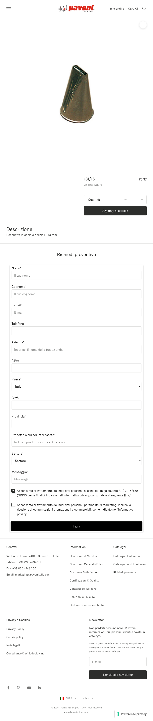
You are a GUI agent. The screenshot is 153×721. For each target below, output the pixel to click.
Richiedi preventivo (125, 572)
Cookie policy (15, 637)
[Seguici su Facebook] (8, 688)
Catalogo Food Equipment (130, 564)
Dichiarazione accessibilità (87, 605)
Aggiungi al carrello (115, 211)
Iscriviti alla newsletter (118, 675)
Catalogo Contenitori (126, 556)
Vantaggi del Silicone (83, 588)
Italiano (85, 698)
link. (127, 495)
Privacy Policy (15, 629)
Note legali (13, 645)
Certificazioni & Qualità (84, 580)
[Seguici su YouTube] (29, 688)
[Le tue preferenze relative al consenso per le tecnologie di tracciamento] (132, 714)
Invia (76, 526)
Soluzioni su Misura (82, 597)
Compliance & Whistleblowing (25, 653)
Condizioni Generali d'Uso (86, 564)
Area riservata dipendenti (76, 712)
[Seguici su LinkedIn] (39, 688)
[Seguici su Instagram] (19, 688)
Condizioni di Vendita (83, 556)
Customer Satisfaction (84, 572)
